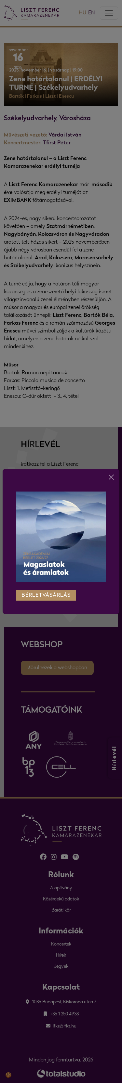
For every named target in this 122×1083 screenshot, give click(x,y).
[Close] (111, 477)
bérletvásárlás (46, 595)
